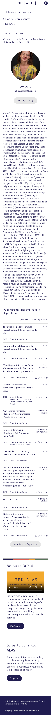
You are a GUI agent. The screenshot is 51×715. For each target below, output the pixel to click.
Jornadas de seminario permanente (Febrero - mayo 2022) (18, 387)
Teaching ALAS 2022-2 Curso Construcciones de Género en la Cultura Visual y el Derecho (18, 368)
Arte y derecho (10, 498)
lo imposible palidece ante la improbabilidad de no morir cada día (20, 329)
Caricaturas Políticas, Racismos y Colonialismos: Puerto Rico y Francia (16, 413)
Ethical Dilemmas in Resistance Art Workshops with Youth (16, 432)
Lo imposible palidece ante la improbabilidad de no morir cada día (20, 348)
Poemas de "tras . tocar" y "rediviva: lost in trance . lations (20, 453)
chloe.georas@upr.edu (25, 91)
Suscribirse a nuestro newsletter (15, 704)
